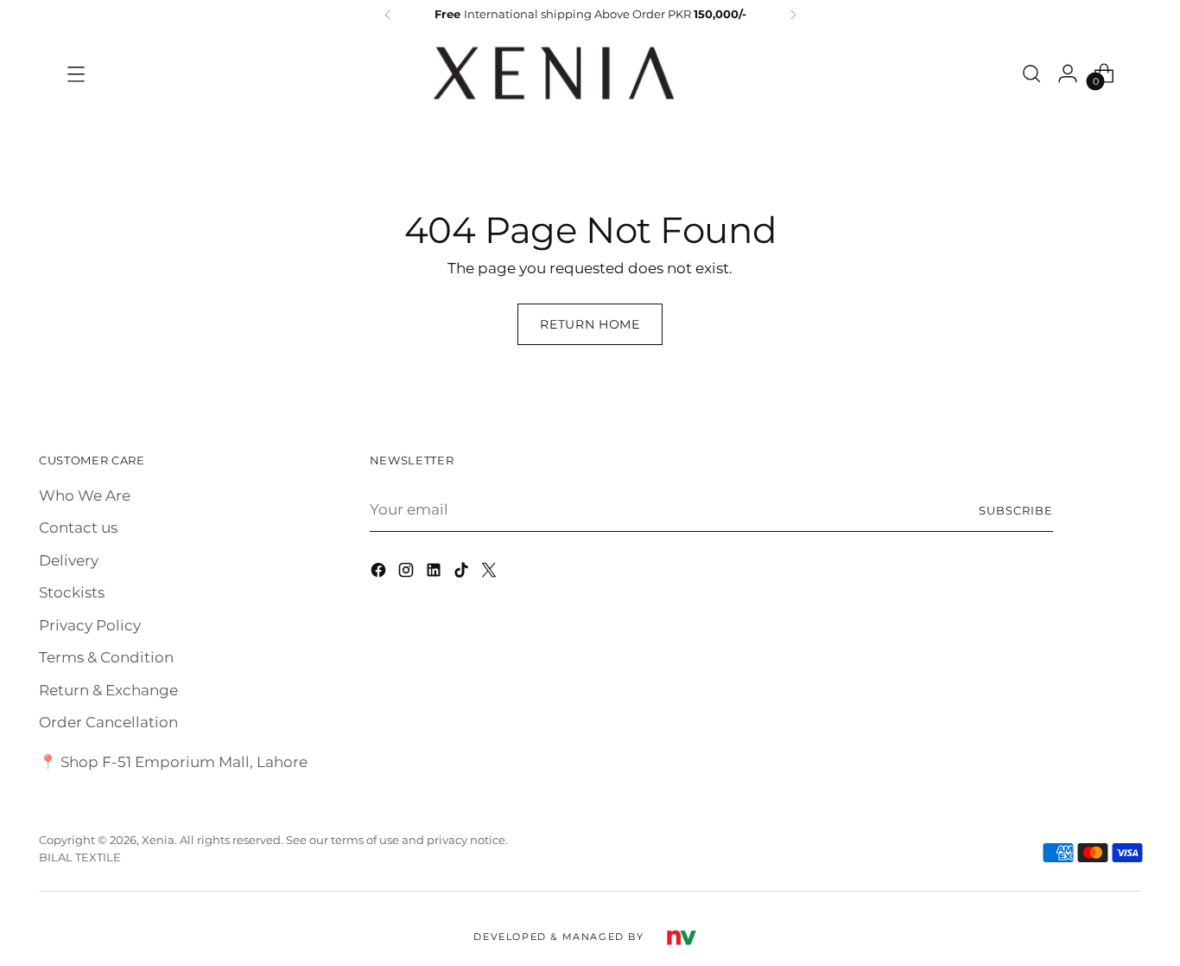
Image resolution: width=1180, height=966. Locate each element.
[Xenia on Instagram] (407, 573)
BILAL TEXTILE (80, 857)
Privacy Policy (90, 625)
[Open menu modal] (76, 73)
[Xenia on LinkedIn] (435, 573)
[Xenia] (553, 73)
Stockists (72, 592)
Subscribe (1016, 510)
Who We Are (84, 495)
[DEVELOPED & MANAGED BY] (681, 937)
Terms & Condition (106, 657)
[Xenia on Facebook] (380, 573)
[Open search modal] (1031, 73)
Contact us (78, 527)
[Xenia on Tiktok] (463, 573)
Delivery (68, 560)
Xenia (158, 840)
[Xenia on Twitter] (490, 573)
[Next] (793, 14)
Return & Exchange (108, 690)
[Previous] (388, 14)
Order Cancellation (108, 722)
